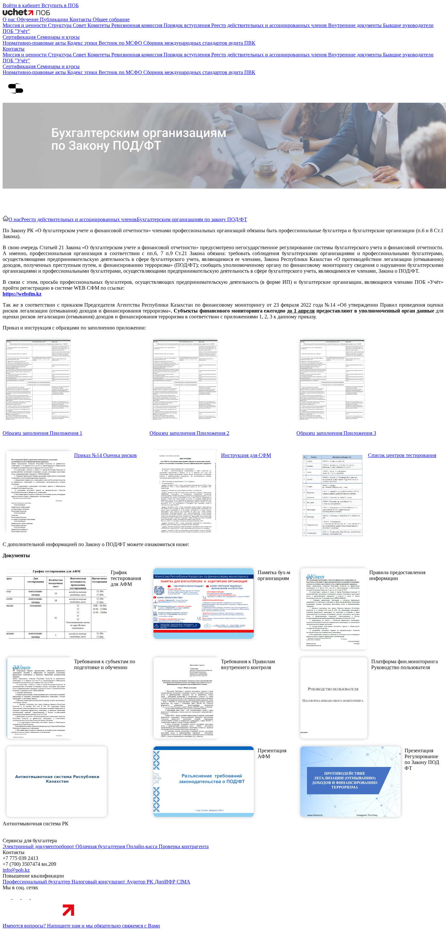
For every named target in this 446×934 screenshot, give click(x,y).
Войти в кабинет (22, 5)
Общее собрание (111, 19)
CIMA (183, 881)
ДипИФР (166, 881)
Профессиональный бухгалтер (37, 881)
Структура (60, 25)
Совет (80, 25)
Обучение (28, 19)
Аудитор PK (140, 881)
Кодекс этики (83, 43)
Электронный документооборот (39, 846)
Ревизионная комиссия (137, 25)
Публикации (55, 19)
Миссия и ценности (25, 25)
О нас (10, 19)
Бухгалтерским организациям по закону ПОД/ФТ (192, 219)
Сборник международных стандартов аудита (193, 43)
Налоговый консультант (99, 881)
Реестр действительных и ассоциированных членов (269, 25)
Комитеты (99, 25)
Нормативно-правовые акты (35, 43)
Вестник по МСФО (121, 43)
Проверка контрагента (184, 846)
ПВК (249, 43)
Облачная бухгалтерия (100, 846)
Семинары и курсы (58, 37)
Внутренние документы (355, 25)
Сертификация (20, 37)
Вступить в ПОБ (60, 5)
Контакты (81, 19)
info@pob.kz (16, 870)
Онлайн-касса (142, 846)
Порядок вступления (187, 25)
